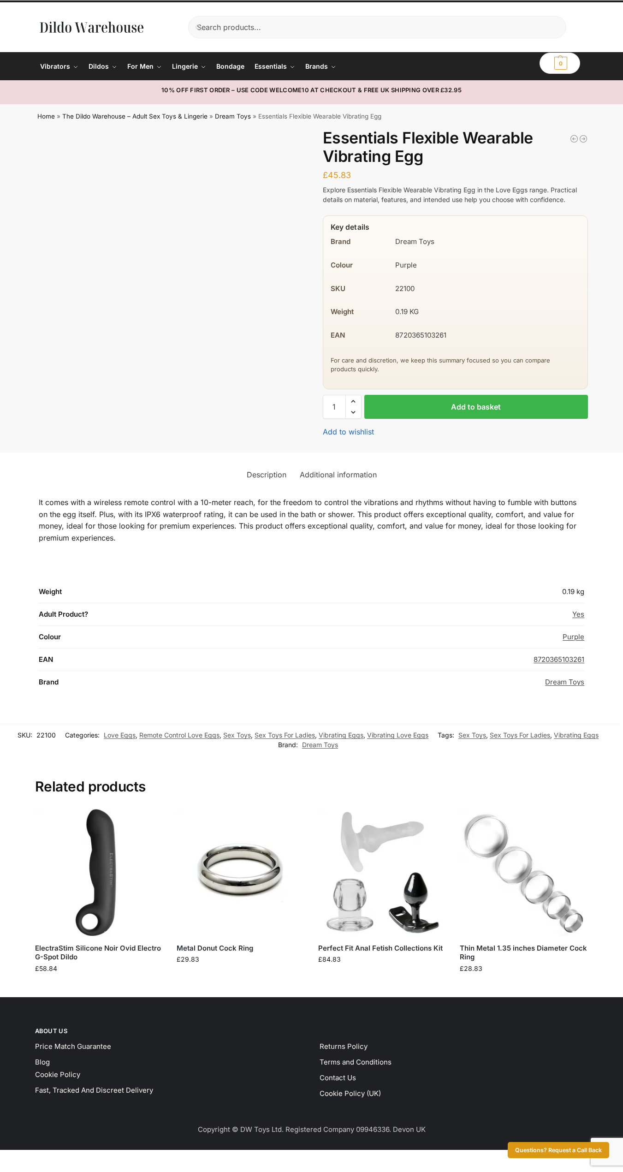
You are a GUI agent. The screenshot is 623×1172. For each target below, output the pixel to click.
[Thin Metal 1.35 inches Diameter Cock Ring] (523, 872)
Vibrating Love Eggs (397, 735)
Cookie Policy (57, 1074)
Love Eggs (120, 735)
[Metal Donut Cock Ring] (240, 872)
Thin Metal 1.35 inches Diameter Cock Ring (523, 953)
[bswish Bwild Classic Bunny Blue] (574, 138)
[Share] (18, 1158)
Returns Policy (344, 1046)
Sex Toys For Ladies (285, 735)
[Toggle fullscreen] (10, 1158)
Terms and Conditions (356, 1062)
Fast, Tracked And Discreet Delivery (94, 1090)
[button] (560, 63)
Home (46, 116)
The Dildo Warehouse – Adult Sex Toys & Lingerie (135, 116)
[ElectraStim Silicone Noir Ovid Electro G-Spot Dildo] (99, 872)
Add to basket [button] (99, 988)
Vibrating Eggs (341, 735)
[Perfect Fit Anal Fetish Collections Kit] (382, 872)
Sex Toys (237, 735)
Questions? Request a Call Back (558, 1150)
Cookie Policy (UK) (350, 1093)
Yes (578, 614)
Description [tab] (266, 474)
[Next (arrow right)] (10, 1169)
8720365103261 (559, 659)
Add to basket (476, 406)
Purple (573, 636)
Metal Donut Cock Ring (215, 948)
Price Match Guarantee (73, 1046)
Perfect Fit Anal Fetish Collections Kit (380, 948)
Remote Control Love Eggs (179, 735)
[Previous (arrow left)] (3, 1169)
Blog (42, 1062)
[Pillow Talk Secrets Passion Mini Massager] (583, 138)
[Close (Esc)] (26, 1158)
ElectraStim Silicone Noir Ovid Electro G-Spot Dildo (98, 953)
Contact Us (338, 1077)
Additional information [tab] (338, 474)
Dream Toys (233, 116)
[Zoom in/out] (3, 1158)
